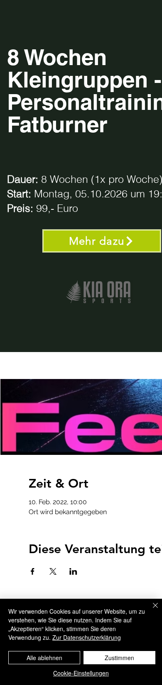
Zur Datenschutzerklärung (86, 637)
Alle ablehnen (44, 657)
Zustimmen (119, 657)
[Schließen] (150, 610)
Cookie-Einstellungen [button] (81, 673)
